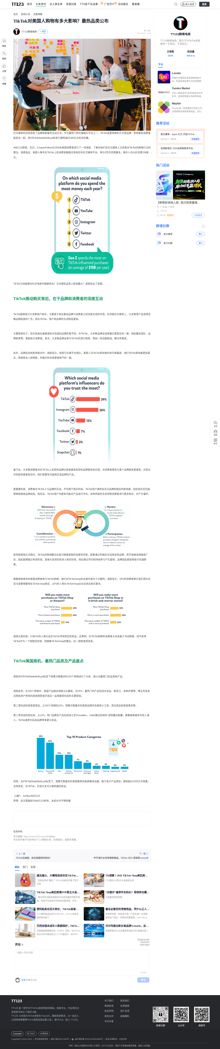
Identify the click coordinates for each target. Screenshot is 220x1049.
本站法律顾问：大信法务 (116, 1039)
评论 (143, 980)
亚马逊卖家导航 (41, 1039)
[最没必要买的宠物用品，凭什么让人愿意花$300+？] (94, 914)
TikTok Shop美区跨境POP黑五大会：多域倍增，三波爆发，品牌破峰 (58, 892)
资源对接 (71, 4)
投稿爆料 (124, 1016)
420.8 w (191, 55)
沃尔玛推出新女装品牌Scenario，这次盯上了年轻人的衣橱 (126, 926)
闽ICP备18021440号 (60, 1039)
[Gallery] (180, 185)
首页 (29, 4)
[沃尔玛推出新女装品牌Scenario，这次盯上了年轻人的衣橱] (94, 930)
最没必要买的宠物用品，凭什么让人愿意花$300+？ (127, 909)
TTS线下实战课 (89, 4)
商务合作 (109, 1016)
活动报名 (123, 4)
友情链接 (124, 1005)
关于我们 (109, 1000)
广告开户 (109, 4)
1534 (170, 55)
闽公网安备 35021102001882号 (89, 1039)
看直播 (136, 4)
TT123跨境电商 (29, 31)
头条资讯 (41, 4)
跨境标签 (109, 1005)
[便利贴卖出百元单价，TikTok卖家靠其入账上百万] (25, 914)
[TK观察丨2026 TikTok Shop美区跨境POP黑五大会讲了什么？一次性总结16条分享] (94, 880)
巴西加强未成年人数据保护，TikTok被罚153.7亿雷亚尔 (57, 926)
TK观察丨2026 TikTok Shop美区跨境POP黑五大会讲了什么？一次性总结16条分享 (127, 876)
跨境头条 (25, 14)
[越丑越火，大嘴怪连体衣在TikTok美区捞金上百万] (25, 880)
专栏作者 (109, 1021)
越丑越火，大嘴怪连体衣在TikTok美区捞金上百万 (57, 876)
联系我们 (124, 1000)
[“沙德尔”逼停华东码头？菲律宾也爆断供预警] (94, 897)
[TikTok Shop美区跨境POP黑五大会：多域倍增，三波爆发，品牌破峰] (25, 897)
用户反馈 (124, 1011)
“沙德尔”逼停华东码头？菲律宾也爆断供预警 (127, 892)
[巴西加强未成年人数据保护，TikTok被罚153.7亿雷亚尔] (25, 930)
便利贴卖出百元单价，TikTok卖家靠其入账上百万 (57, 909)
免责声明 (109, 1011)
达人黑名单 (56, 4)
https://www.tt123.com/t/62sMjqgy (39, 836)
